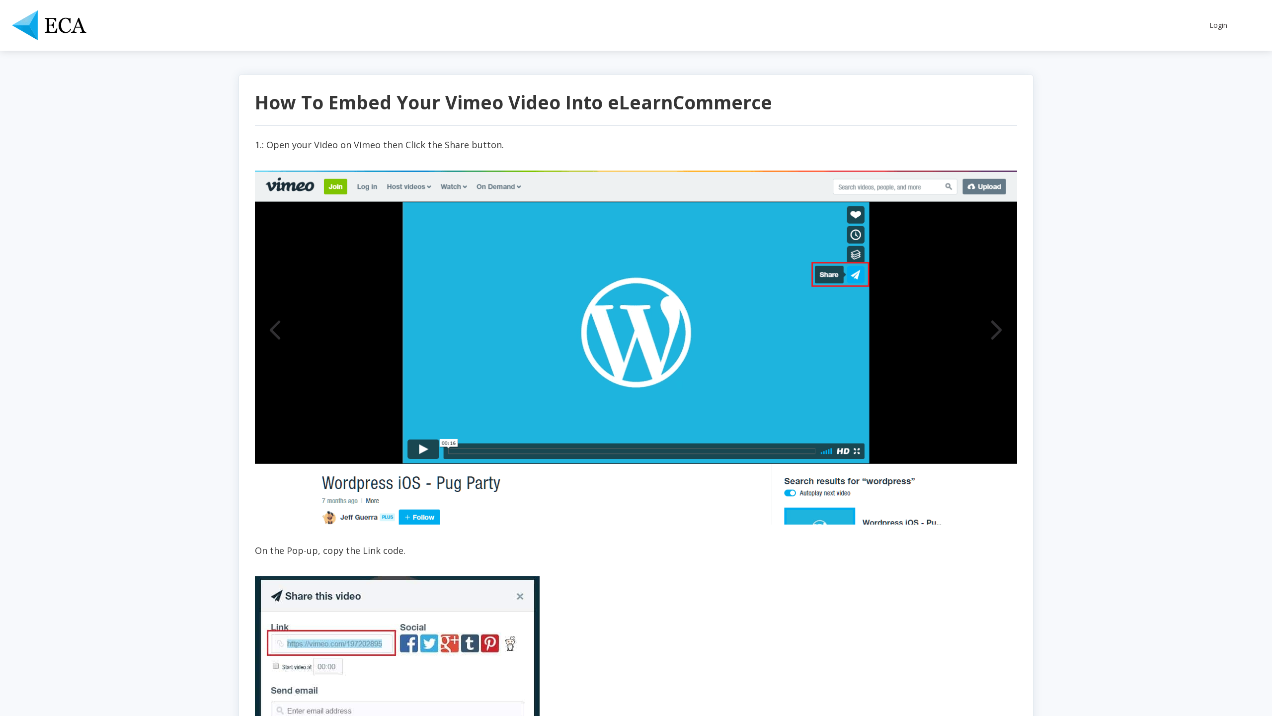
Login (1218, 25)
